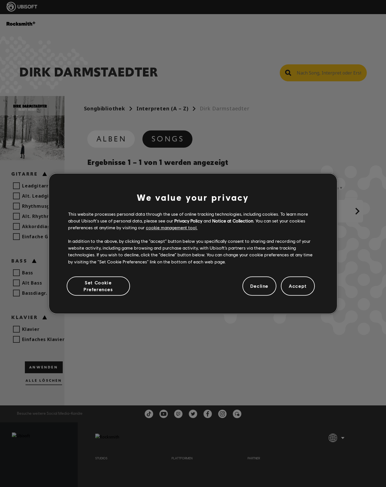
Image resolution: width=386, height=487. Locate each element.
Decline (259, 286)
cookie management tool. (172, 227)
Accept (298, 286)
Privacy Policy (188, 220)
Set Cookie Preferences (98, 286)
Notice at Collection (232, 220)
